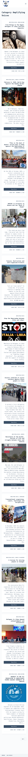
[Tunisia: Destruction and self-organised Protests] (14, 274)
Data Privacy (9, 755)
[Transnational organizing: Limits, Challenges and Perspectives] (14, 514)
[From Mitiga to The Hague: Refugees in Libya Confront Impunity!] (14, 39)
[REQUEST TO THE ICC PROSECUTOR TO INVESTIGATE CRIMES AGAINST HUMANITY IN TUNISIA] (14, 693)
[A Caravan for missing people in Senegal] (14, 573)
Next (23, 739)
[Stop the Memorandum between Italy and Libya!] (14, 331)
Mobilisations (21, 22)
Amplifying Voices (13, 22)
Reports (22, 434)
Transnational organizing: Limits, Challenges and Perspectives (15, 501)
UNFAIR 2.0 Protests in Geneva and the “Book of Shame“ (15, 205)
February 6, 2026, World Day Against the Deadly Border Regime (14, 83)
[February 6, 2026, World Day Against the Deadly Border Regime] (14, 97)
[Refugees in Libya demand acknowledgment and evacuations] (14, 634)
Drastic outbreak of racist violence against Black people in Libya (14, 379)
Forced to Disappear (19, 79)
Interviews (22, 496)
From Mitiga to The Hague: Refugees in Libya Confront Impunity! (14, 26)
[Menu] (25, 3)
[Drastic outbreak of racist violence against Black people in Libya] (14, 392)
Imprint (3, 755)
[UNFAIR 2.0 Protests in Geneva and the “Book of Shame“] (14, 218)
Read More (15, 68)
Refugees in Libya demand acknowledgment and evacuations (15, 621)
